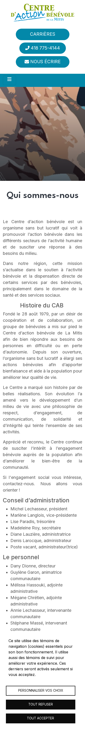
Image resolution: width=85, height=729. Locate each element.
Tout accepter (40, 718)
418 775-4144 (45, 48)
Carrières (42, 34)
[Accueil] (42, 12)
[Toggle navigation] (9, 80)
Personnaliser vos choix (40, 690)
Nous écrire (45, 61)
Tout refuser (40, 704)
